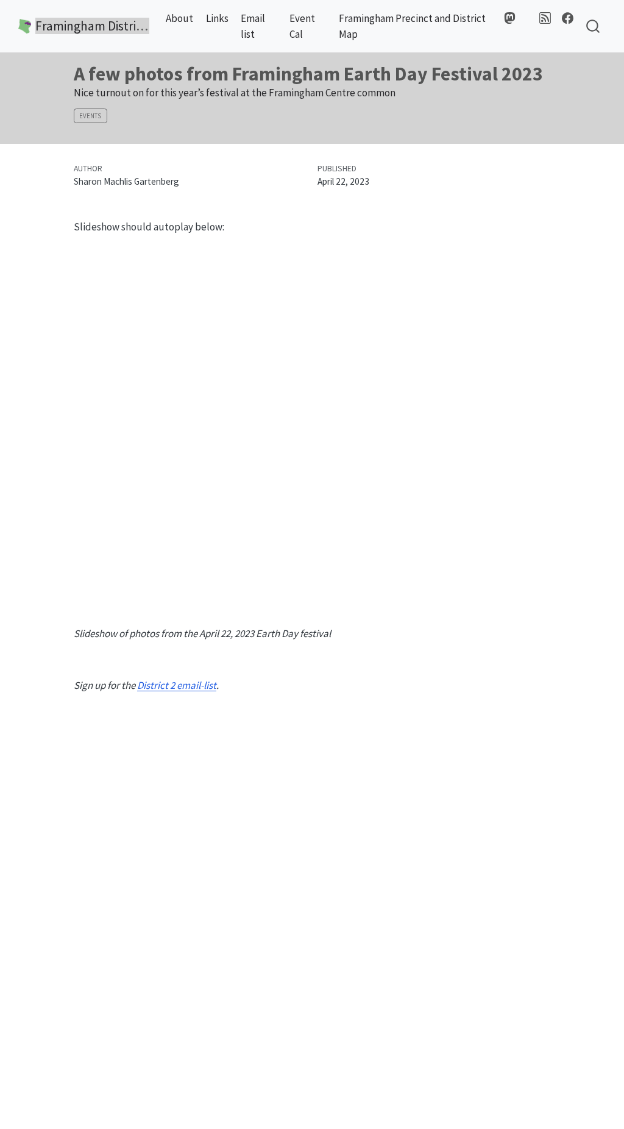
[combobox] (593, 26)
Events (90, 116)
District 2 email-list (176, 685)
